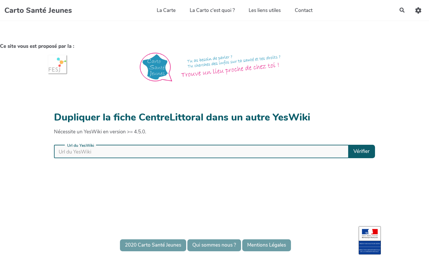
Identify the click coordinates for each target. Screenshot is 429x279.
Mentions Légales (266, 245)
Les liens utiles (265, 10)
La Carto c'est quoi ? (212, 10)
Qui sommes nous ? (214, 245)
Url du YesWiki (80, 146)
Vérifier (361, 151)
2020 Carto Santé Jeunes (153, 245)
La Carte (166, 10)
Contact (304, 10)
